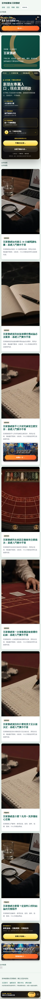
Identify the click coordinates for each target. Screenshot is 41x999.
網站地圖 (28, 983)
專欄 (12, 7)
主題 (8, 7)
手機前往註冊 (20, 143)
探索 (3, 7)
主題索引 (5, 983)
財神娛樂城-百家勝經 (11, 3)
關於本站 (21, 983)
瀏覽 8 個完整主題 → (10, 65)
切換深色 (24, 7)
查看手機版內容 (20, 149)
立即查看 (31, 994)
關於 (17, 7)
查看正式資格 (20, 936)
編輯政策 (13, 983)
